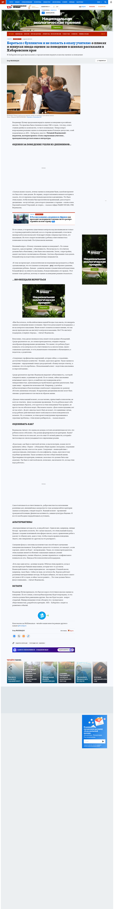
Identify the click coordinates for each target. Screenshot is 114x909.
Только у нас (66, 34)
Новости (26, 34)
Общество (46, 2)
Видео (17, 2)
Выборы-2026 (19, 34)
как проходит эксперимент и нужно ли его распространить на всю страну (51, 219)
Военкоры (74, 34)
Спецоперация (27, 2)
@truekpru (22, 625)
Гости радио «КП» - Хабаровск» (37, 643)
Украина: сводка (84, 34)
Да (43, 12)
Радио (83, 6)
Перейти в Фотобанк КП (34, 117)
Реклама (92, 6)
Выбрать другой (50, 12)
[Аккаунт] (111, 2)
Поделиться (102, 60)
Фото (11, 2)
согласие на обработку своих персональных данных (92, 745)
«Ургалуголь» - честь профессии (51, 34)
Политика (37, 2)
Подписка (101, 6)
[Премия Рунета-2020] (32, 7)
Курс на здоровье (36, 34)
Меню (3, 2)
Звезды (71, 2)
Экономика (56, 2)
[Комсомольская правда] (16, 6)
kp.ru (71, 631)
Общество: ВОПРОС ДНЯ (21, 643)
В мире (65, 2)
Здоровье (79, 2)
